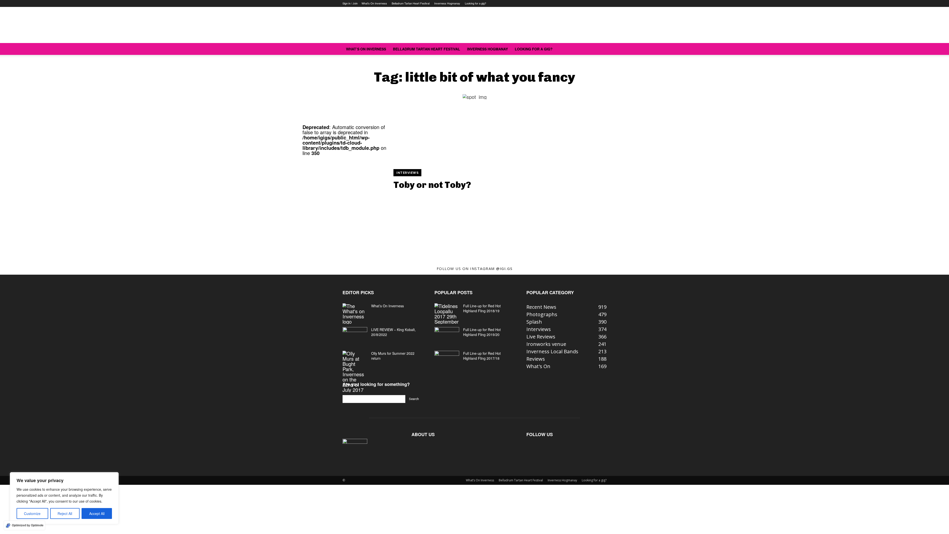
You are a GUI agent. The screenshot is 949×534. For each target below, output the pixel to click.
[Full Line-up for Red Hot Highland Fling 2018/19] (446, 313)
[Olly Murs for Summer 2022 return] (355, 371)
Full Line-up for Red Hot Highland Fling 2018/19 (482, 308)
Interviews (407, 173)
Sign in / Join (350, 3)
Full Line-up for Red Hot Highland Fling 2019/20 (482, 332)
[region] (64, 498)
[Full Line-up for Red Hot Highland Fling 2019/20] (446, 335)
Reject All (65, 513)
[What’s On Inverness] (355, 313)
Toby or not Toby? (432, 184)
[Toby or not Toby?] (344, 198)
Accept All (97, 513)
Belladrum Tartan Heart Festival (411, 3)
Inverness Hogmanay (447, 3)
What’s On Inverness (374, 3)
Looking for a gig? (475, 3)
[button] (600, 48)
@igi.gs (504, 268)
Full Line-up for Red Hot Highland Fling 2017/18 (482, 356)
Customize (32, 513)
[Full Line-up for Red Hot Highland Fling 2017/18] (446, 359)
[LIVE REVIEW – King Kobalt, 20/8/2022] (355, 335)
